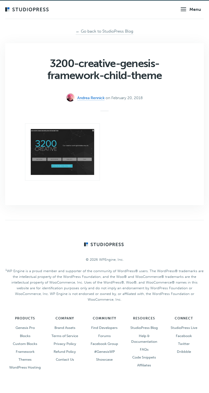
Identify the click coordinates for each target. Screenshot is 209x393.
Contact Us (65, 359)
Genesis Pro (25, 328)
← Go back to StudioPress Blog (104, 31)
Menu (195, 9)
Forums (104, 336)
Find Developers (104, 328)
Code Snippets (144, 357)
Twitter (184, 344)
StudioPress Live (184, 328)
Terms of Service (64, 336)
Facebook (184, 336)
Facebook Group (104, 344)
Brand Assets (64, 328)
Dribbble (184, 352)
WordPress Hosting (25, 367)
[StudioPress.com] (27, 10)
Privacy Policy (65, 344)
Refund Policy (65, 352)
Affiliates (144, 365)
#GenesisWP (104, 352)
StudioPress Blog (144, 328)
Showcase (104, 359)
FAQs (144, 349)
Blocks (25, 336)
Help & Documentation (144, 339)
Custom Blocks (25, 344)
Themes (25, 359)
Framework (25, 352)
